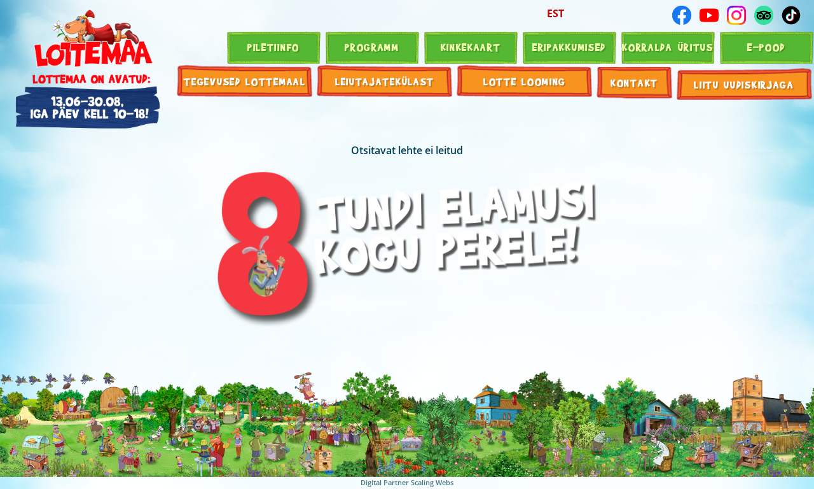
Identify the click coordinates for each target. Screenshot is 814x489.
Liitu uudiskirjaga (744, 84)
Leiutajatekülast (384, 81)
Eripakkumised (569, 46)
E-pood (766, 46)
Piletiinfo (273, 46)
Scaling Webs (432, 482)
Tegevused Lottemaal (244, 81)
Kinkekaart (471, 46)
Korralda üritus (668, 46)
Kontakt (634, 82)
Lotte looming (524, 81)
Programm (372, 46)
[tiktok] (791, 15)
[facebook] (681, 15)
